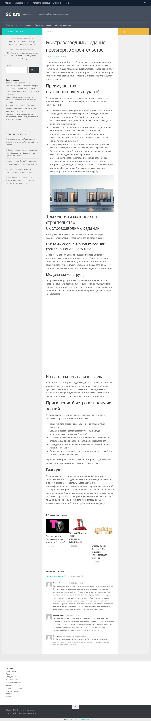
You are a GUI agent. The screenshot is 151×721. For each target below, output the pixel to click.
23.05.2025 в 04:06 (73, 615)
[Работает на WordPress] (15, 713)
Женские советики (61, 3)
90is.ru (13, 14)
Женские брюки (12, 680)
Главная (7, 3)
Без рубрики (11, 677)
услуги (8, 697)
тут (74, 98)
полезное (51, 32)
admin (54, 56)
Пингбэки (77, 576)
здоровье (9, 685)
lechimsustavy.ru (72, 719)
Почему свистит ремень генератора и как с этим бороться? (55, 539)
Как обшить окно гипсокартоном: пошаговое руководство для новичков (99, 552)
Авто (8, 674)
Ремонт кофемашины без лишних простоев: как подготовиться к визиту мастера (21, 100)
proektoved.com (86, 719)
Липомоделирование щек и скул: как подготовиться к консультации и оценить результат (22, 91)
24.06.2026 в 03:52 (79, 636)
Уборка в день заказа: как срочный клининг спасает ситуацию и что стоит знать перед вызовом (21, 108)
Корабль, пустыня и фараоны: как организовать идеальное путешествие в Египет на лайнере (22, 117)
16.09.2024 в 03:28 (77, 583)
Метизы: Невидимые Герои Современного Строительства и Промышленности (21, 153)
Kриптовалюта (11, 671)
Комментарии (57, 576)
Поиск (8, 66)
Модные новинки (22, 3)
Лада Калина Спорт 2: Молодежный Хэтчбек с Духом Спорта (22, 142)
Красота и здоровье (41, 3)
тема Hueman (32, 713)
